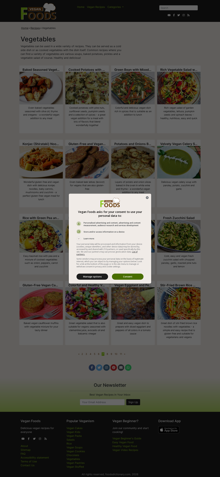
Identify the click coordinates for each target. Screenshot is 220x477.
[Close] (147, 197)
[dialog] (110, 239)
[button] (110, 238)
